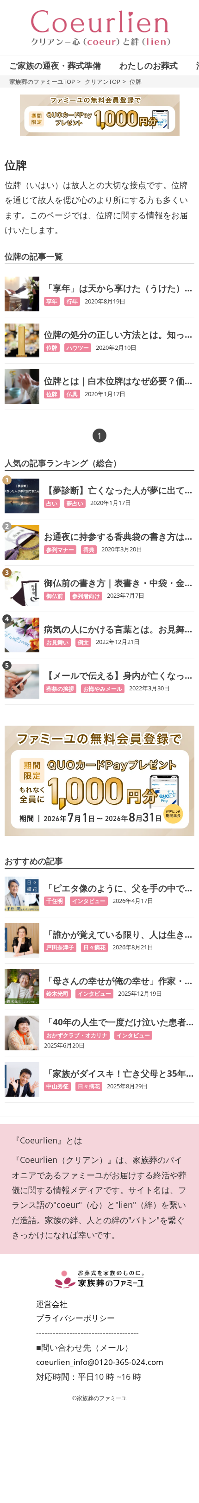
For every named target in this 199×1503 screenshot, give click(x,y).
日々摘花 (94, 947)
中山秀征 (57, 1086)
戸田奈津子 (60, 947)
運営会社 (52, 1304)
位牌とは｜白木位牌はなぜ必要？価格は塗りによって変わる (118, 381)
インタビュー (89, 901)
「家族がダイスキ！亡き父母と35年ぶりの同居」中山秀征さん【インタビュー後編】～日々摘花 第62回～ (118, 1073)
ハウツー (78, 348)
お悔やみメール (102, 689)
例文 (83, 642)
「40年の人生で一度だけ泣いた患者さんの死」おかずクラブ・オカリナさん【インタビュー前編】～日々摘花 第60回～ (118, 1022)
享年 (51, 301)
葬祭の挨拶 (60, 689)
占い (51, 503)
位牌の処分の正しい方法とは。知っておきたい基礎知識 (118, 334)
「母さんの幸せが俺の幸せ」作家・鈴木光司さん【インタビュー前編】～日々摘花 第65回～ (118, 981)
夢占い (75, 503)
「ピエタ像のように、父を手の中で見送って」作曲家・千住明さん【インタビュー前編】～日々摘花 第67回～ (118, 888)
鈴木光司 (57, 994)
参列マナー (60, 550)
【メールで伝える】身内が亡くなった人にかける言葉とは (118, 675)
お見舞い (57, 642)
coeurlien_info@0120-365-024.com (99, 1362)
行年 (72, 301)
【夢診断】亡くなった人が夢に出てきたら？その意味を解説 (118, 490)
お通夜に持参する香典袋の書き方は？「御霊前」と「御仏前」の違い (118, 536)
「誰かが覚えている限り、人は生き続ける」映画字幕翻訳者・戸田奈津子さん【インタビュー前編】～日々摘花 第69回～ (118, 934)
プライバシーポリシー (75, 1318)
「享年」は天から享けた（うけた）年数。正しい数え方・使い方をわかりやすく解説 (118, 288)
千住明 (54, 901)
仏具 (72, 394)
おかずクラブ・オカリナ (76, 1035)
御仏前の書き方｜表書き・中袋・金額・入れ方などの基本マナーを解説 (114, 583)
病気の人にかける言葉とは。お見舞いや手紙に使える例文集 (118, 629)
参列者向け (86, 596)
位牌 (51, 348)
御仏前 (54, 596)
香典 (88, 550)
